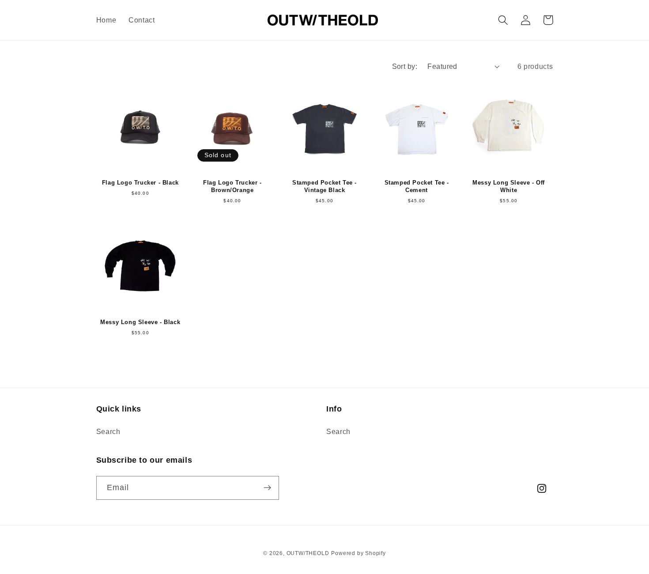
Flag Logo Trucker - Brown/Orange (232, 186)
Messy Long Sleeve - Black (140, 322)
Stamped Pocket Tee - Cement (417, 186)
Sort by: (405, 66)
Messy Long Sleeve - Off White (508, 186)
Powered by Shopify (358, 553)
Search (108, 431)
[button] (503, 20)
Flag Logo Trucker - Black (140, 182)
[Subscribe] (267, 488)
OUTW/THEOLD (308, 553)
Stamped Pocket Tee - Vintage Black (324, 186)
